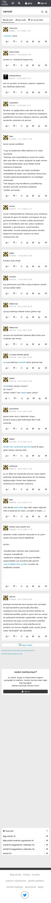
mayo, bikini (19, 654)
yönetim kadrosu (14, 886)
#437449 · (20, 381)
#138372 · (20, 209)
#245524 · (20, 279)
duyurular (9, 831)
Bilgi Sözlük (4, 3)
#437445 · (20, 357)
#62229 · (20, 54)
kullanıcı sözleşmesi (16, 880)
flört (6, 654)
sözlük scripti (16, 650)
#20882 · (20, 31)
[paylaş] (21, 41)
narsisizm (7, 35)
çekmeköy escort (27, 660)
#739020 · (20, 529)
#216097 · (20, 255)
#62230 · (20, 78)
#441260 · (20, 442)
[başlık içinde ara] (42, 11)
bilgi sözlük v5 (24, 836)
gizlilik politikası (36, 880)
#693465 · (20, 502)
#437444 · (20, 330)
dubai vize (10, 650)
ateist (23, 392)
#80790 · (20, 105)
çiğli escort (13, 660)
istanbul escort (22, 663)
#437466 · (20, 411)
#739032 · (20, 599)
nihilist (6, 386)
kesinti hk (24, 853)
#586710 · (20, 469)
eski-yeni (9, 20)
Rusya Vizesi (4, 650)
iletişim (26, 874)
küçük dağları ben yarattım (16, 564)
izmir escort (6, 657)
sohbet (14, 654)
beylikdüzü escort (16, 667)
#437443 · (20, 306)
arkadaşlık (9, 654)
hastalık (21, 362)
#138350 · (20, 139)
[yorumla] (33, 41)
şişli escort (34, 663)
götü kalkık (18, 507)
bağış (40, 886)
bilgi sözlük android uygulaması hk (24, 840)
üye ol (43, 3)
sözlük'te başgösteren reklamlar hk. (24, 844)
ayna (5, 362)
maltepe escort (20, 657)
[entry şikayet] (46, 41)
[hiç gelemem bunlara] (44, 510)
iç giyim (22, 650)
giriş (29, 3)
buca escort (33, 657)
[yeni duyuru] (47, 831)
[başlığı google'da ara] (46, 11)
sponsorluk (30, 886)
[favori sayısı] (27, 41)
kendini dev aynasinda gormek (17, 446)
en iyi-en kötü (36, 20)
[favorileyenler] (39, 41)
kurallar (36, 874)
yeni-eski (21, 20)
